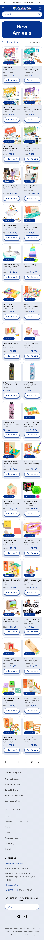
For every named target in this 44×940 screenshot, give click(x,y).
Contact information (31, 931)
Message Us (12, 885)
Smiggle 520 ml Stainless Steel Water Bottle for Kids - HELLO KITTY (11, 423)
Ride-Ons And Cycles (14, 795)
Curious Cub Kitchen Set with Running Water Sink (31, 187)
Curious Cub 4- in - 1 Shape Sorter (11, 699)
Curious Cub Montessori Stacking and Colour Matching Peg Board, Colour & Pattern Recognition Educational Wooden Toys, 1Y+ (31, 463)
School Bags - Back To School (18, 822)
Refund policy (30, 935)
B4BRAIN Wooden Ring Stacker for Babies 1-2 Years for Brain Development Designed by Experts (32, 581)
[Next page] (38, 762)
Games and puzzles (13, 838)
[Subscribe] (36, 907)
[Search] (39, 14)
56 (32, 762)
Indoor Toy (9, 843)
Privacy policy (17, 931)
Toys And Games (12, 779)
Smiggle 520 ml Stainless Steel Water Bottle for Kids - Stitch (32, 384)
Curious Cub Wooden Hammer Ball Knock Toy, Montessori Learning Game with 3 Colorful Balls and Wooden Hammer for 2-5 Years (11, 463)
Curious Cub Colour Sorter (10, 344)
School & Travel (11, 790)
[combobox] (22, 14)
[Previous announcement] (4, 2)
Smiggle (8, 827)
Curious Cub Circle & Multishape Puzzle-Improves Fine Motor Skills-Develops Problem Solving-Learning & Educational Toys (31, 423)
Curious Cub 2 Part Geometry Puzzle (10, 305)
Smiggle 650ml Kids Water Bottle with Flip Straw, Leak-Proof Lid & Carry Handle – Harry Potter (11, 384)
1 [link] (5, 762)
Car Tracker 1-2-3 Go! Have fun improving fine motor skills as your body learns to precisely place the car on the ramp (32, 541)
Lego (7, 816)
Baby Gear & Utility (13, 801)
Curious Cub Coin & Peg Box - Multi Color (11, 541)
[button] (3, 8)
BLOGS (8, 849)
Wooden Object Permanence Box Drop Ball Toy (11, 660)
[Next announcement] (39, 2)
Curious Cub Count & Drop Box (31, 344)
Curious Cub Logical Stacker (31, 266)
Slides (7, 833)
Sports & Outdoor (12, 784)
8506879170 (12, 890)
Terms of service (17, 935)
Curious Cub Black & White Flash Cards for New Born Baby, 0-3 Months (32, 620)
